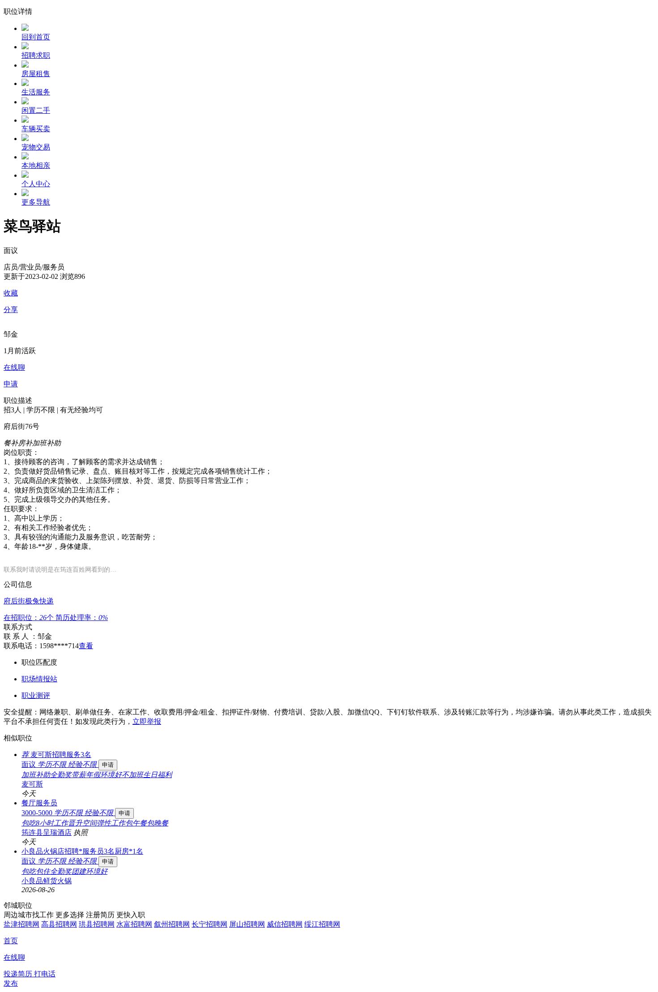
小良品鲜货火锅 (46, 881)
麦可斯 (32, 784)
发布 (11, 983)
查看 (86, 646)
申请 (108, 764)
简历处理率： (82, 617)
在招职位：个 (30, 617)
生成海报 (642, 922)
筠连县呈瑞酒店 (46, 832)
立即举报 (146, 721)
